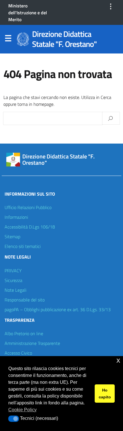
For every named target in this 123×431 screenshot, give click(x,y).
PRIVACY (13, 270)
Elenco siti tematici (23, 246)
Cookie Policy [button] (22, 409)
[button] (13, 419)
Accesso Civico (18, 352)
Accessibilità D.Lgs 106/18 (30, 226)
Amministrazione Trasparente (32, 343)
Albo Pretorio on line (24, 333)
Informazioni (16, 217)
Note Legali (15, 290)
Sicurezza (13, 280)
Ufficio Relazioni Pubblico (28, 207)
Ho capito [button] (105, 393)
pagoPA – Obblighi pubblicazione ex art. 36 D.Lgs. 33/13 (58, 309)
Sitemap (12, 236)
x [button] (118, 360)
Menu (8, 39)
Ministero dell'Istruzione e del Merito (27, 12)
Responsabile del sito (25, 299)
